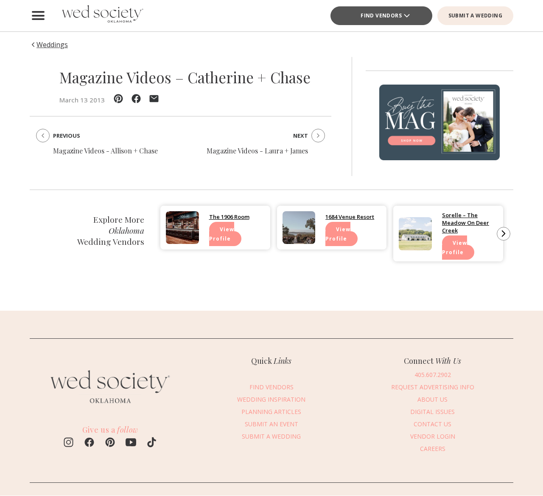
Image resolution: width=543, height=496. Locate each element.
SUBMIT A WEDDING (475, 15)
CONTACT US (432, 423)
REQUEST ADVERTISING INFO (432, 387)
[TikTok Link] (151, 443)
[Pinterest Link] (110, 443)
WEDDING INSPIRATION (271, 399)
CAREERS (432, 448)
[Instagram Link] (68, 443)
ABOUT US (432, 399)
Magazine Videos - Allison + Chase (105, 150)
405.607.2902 (432, 374)
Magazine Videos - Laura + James (257, 150)
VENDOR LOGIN (432, 436)
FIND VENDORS (381, 15)
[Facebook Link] (89, 443)
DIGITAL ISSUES (432, 411)
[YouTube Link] (130, 443)
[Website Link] (110, 407)
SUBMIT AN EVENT (271, 423)
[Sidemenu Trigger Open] (38, 15)
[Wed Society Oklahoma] (101, 15)
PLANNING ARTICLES (271, 411)
